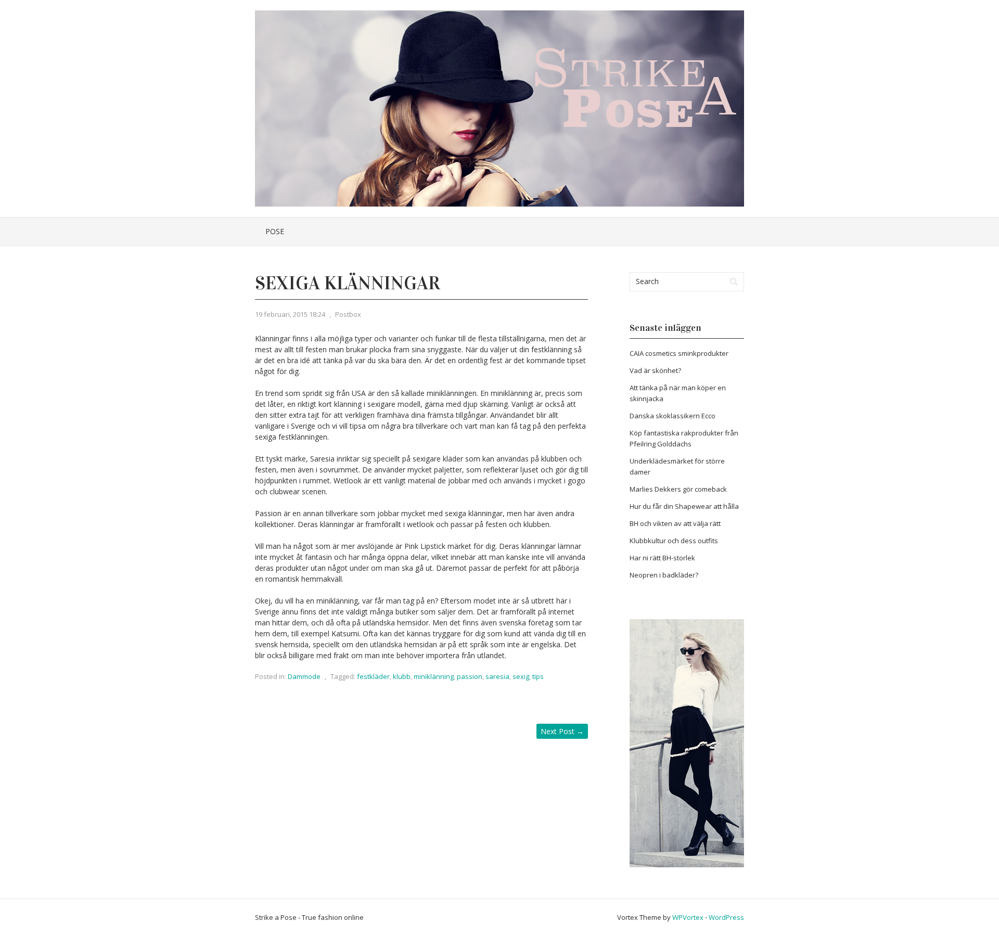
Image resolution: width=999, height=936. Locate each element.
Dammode (304, 676)
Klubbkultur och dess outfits (674, 540)
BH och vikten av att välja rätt (675, 523)
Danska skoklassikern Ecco (672, 415)
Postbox (348, 314)
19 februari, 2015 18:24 (290, 314)
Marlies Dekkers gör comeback (678, 489)
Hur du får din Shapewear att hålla (684, 506)
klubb (402, 676)
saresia (497, 676)
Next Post (562, 731)
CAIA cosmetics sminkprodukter (679, 353)
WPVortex (687, 917)
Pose (274, 231)
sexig (521, 676)
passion (469, 676)
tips (538, 676)
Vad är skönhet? (655, 370)
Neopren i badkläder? (664, 575)
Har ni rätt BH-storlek (662, 557)
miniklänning (434, 676)
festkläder (373, 676)
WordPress (726, 917)
